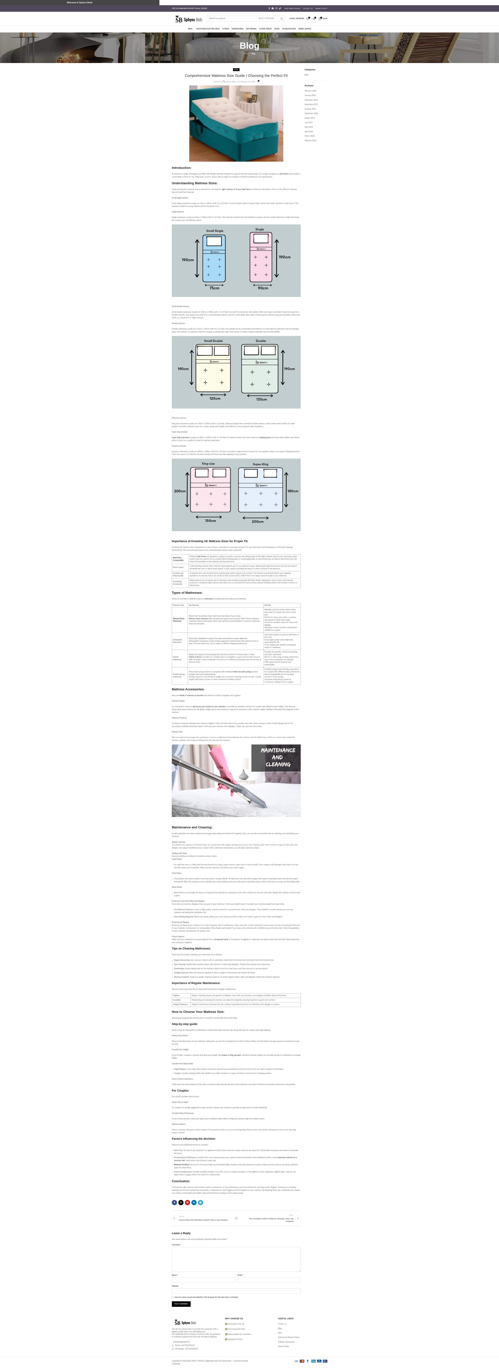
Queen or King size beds (231, 1055)
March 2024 (310, 136)
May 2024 (309, 127)
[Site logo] (188, 18)
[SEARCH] (282, 19)
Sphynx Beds (231, 82)
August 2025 (310, 118)
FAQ (280, 1333)
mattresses (208, 599)
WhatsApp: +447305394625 (186, 1349)
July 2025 (308, 123)
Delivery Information (286, 1342)
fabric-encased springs (242, 672)
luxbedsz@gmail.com (181, 1342)
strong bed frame (221, 939)
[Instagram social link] (276, 8)
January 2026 (310, 95)
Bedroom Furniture (181, 1165)
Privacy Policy (283, 1346)
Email (240, 1275)
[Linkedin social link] (194, 1202)
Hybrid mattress (195, 657)
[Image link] (185, 1322)
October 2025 (310, 109)
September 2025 (311, 113)
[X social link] (181, 1202)
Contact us (282, 1324)
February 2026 (310, 91)
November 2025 (311, 104)
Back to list (236, 1218)
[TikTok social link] (280, 8)
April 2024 (309, 132)
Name (175, 1275)
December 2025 (311, 100)
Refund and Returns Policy (288, 1337)
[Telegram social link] (200, 1202)
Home (246, 54)
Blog (253, 54)
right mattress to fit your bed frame (236, 189)
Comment (176, 1245)
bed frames (201, 557)
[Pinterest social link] (187, 1202)
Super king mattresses (180, 438)
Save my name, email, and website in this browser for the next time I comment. (206, 1297)
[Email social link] (273, 8)
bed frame (284, 174)
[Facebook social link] (269, 8)
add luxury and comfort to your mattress (209, 707)
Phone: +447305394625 (185, 1345)
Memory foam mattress (198, 619)
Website (175, 1286)
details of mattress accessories (191, 695)
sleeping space (265, 438)
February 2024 (310, 141)
